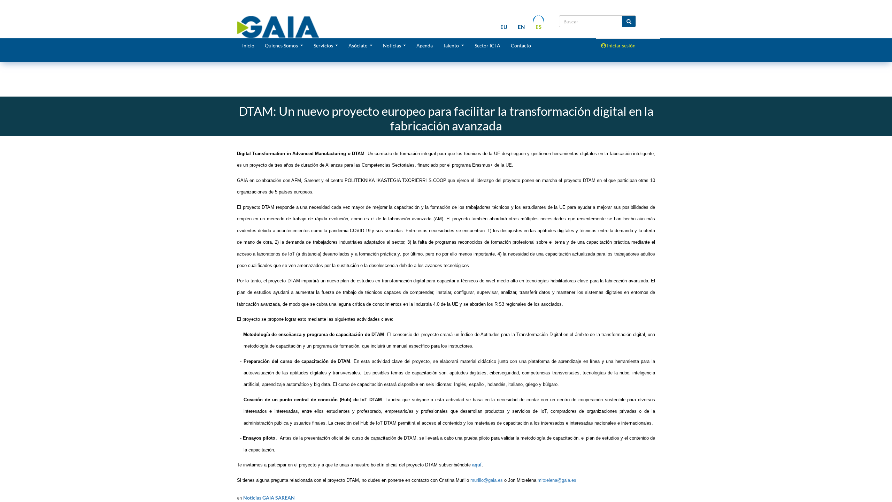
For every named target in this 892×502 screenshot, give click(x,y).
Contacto (521, 45)
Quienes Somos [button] (282, 45)
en (521, 27)
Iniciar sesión (621, 45)
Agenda (424, 45)
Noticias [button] (392, 45)
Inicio (248, 45)
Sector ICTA (487, 45)
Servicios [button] (324, 45)
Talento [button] (451, 45)
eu (503, 27)
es (538, 27)
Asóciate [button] (358, 45)
